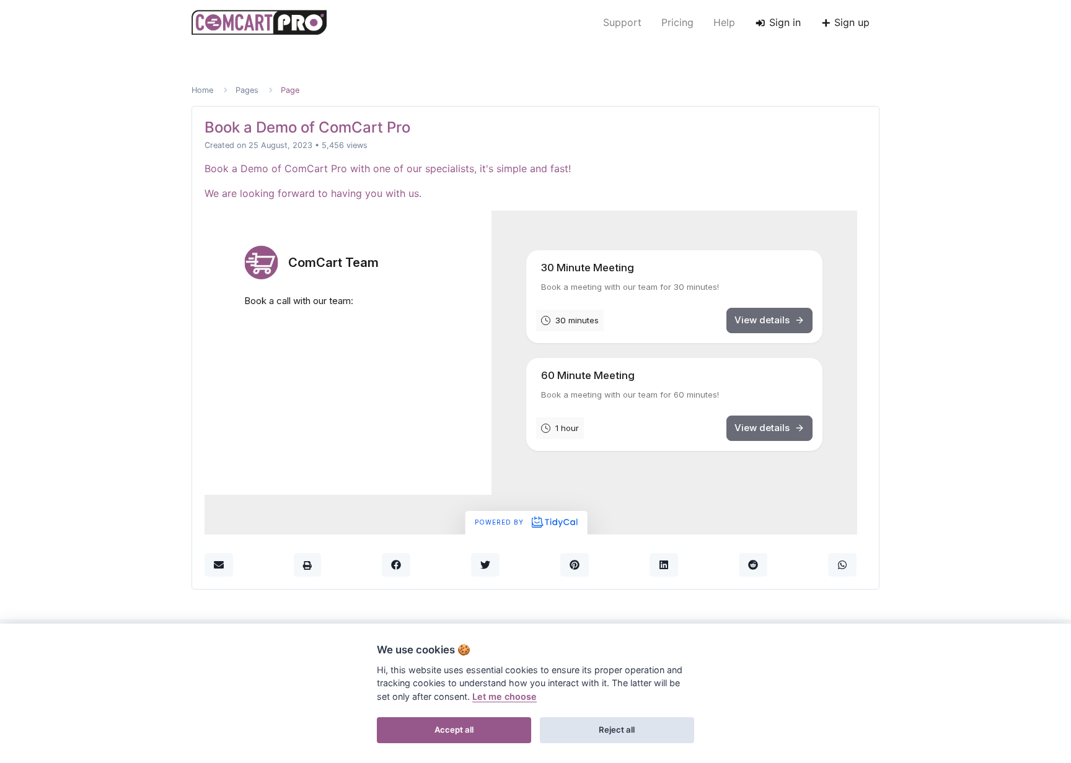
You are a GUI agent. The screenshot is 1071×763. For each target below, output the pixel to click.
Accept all (454, 730)
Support (622, 22)
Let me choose (504, 696)
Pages (247, 90)
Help (724, 22)
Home (202, 90)
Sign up (850, 22)
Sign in (783, 22)
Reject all (617, 730)
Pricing (677, 22)
